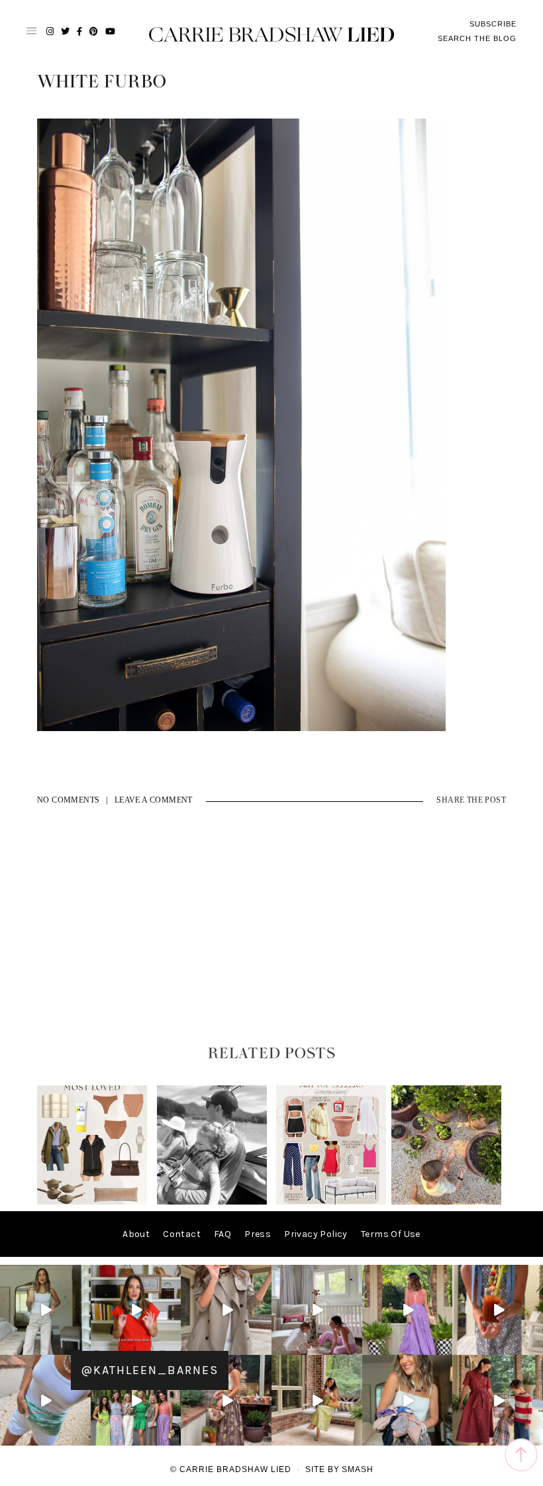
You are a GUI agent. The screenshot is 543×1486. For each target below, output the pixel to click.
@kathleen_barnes (150, 1370)
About (136, 1234)
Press (257, 1234)
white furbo (101, 82)
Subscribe (493, 24)
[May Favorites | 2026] (331, 1201)
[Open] (45, 1310)
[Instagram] (82, 1348)
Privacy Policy (316, 1234)
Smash (357, 1469)
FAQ (222, 1234)
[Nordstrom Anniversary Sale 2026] (92, 1201)
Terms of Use (390, 1234)
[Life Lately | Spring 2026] (446, 1201)
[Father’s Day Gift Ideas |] (212, 1201)
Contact (182, 1234)
